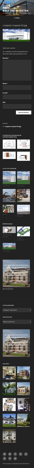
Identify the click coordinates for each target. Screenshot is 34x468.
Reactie (6, 58)
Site (4, 102)
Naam (5, 83)
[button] (10, 145)
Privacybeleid (7, 463)
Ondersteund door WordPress (20, 463)
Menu (18, 18)
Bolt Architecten (15, 10)
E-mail (5, 93)
